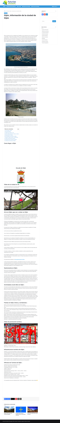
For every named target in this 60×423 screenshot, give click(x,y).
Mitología (43, 38)
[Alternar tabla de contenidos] (18, 129)
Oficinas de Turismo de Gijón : (11, 140)
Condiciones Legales (21, 421)
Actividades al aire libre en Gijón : (11, 136)
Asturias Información (45, 29)
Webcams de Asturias (45, 31)
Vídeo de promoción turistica (10, 138)
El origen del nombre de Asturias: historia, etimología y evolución (21, 414)
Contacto (16, 421)
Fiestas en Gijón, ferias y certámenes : (11, 137)
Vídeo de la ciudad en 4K (9, 132)
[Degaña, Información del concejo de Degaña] (9, 409)
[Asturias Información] (9, 2)
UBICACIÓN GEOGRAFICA (11, 6)
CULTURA (19, 6)
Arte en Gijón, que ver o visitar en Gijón (12, 133)
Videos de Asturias (45, 35)
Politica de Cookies (27, 421)
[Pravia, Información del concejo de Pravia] (32, 409)
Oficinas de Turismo (45, 41)
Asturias (6, 13)
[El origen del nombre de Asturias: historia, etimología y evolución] (21, 409)
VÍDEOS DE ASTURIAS (26, 6)
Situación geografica (45, 42)
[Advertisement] (21, 28)
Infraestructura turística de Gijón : (11, 139)
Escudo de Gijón (8, 131)
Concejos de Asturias (45, 32)
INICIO (4, 6)
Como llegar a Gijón (8, 130)
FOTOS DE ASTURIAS (35, 6)
